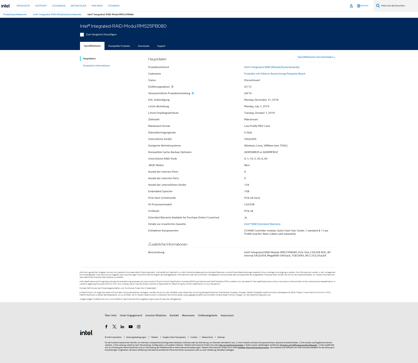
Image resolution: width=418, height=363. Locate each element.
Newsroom (188, 315)
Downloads (143, 45)
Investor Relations (155, 315)
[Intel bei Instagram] (138, 327)
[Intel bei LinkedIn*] (122, 327)
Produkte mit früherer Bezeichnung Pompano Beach (274, 73)
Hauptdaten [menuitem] (89, 58)
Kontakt (174, 315)
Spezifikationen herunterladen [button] (315, 57)
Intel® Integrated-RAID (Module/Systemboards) (271, 67)
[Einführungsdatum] (172, 86)
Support (161, 45)
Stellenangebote (207, 315)
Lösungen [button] (58, 5)
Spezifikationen (92, 45)
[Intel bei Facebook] (106, 327)
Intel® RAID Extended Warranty (262, 224)
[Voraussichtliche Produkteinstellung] (192, 93)
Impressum (227, 315)
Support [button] (41, 5)
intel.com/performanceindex (230, 345)
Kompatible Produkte (119, 45)
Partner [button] (97, 5)
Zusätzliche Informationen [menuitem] (96, 65)
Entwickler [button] (78, 5)
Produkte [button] (23, 5)
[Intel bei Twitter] (114, 327)
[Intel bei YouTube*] (130, 327)
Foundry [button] (114, 5)
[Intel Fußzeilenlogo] (86, 332)
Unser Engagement (131, 315)
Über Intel (111, 315)
